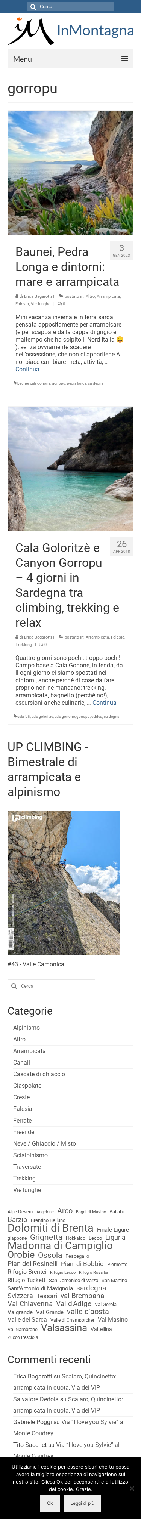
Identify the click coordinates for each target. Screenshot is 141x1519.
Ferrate (22, 1120)
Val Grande (50, 1312)
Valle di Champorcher (72, 1320)
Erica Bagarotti (38, 296)
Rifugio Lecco (63, 1272)
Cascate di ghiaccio (39, 1074)
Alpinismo (26, 1027)
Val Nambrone (23, 1329)
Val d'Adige (73, 1303)
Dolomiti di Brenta (51, 1228)
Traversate (27, 1166)
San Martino (114, 1280)
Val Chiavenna (30, 1303)
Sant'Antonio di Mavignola (40, 1288)
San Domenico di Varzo (73, 1280)
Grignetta (46, 1237)
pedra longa (76, 383)
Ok (50, 1503)
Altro (90, 296)
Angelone (45, 1212)
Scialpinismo (30, 1155)
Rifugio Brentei (27, 1271)
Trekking (23, 644)
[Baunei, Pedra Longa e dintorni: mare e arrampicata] (70, 172)
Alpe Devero (20, 1211)
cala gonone (40, 383)
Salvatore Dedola (36, 1399)
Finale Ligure (113, 1229)
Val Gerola (106, 1304)
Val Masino (113, 1319)
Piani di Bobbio (82, 1264)
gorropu (58, 383)
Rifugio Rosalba (93, 1272)
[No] (131, 1488)
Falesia (22, 304)
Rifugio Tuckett (26, 1280)
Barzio (17, 1219)
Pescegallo (77, 1256)
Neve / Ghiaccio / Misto (44, 1143)
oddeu (96, 716)
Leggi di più (82, 1503)
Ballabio (117, 1211)
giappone (17, 1238)
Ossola (50, 1255)
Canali (21, 1062)
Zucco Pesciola (23, 1337)
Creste (21, 1097)
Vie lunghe (40, 304)
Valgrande (20, 1312)
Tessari (46, 1296)
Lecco (95, 1238)
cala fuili (23, 716)
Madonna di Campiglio (60, 1246)
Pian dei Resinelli (33, 1264)
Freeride (23, 1132)
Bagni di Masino (91, 1212)
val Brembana (82, 1296)
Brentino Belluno (48, 1220)
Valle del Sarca (27, 1319)
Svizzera (20, 1296)
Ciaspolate (27, 1085)
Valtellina (101, 1329)
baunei (23, 383)
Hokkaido (75, 1238)
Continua (27, 369)
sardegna (95, 383)
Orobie (21, 1255)
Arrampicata (108, 296)
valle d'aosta (88, 1312)
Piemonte (117, 1264)
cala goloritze (42, 716)
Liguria (115, 1237)
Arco (65, 1211)
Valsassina (64, 1327)
